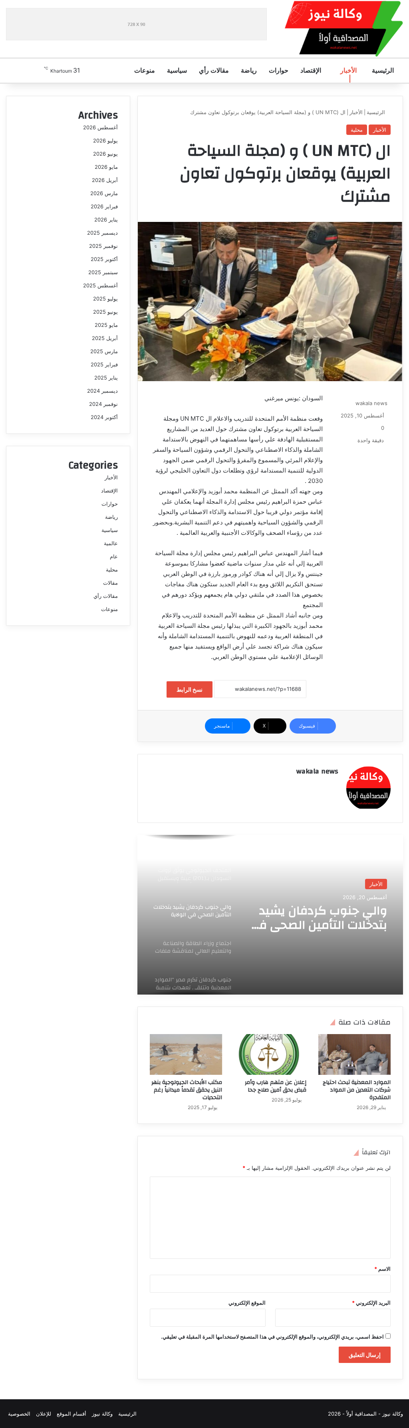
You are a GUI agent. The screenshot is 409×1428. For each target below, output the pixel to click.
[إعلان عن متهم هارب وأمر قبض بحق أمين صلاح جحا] (270, 1054)
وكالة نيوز (102, 1413)
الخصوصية (19, 1413)
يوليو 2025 (105, 298)
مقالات (110, 583)
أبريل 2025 (105, 338)
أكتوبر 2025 (104, 259)
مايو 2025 (106, 325)
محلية (357, 130)
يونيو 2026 (105, 153)
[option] (270, 915)
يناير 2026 (106, 219)
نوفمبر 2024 (103, 404)
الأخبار (349, 70)
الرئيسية (383, 70)
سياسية (178, 70)
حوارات (279, 70)
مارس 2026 (104, 193)
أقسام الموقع (71, 1413)
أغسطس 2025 (100, 285)
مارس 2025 (104, 351)
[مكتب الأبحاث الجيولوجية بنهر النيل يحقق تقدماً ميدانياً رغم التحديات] (186, 1054)
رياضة (249, 70)
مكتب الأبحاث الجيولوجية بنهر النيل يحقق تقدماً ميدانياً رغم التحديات (186, 1090)
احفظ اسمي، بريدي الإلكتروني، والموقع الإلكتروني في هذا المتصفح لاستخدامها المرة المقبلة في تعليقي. (272, 1336)
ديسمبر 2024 (102, 391)
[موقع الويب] (333, 785)
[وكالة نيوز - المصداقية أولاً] (344, 29)
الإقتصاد (311, 70)
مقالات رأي (214, 70)
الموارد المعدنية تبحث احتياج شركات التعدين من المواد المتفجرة (357, 1090)
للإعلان (43, 1413)
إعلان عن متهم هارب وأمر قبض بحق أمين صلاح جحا (275, 1086)
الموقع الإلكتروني (247, 1302)
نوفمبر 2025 (103, 246)
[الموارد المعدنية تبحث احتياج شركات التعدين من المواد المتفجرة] (354, 1054)
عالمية (111, 543)
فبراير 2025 (104, 364)
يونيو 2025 (105, 312)
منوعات (145, 70)
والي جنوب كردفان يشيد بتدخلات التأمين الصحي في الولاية (318, 918)
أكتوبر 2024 (104, 417)
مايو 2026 (106, 167)
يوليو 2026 (105, 140)
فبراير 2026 (104, 206)
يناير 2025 (106, 377)
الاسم (382, 1269)
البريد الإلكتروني (371, 1302)
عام (114, 556)
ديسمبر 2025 (102, 232)
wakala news (371, 403)
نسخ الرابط (190, 689)
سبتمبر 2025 (103, 272)
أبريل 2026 (105, 180)
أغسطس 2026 (100, 127)
